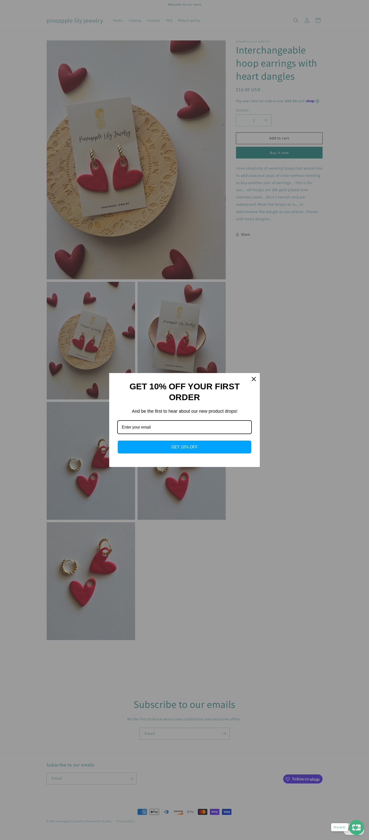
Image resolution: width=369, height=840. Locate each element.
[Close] (254, 379)
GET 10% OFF (184, 447)
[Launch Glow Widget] (356, 827)
